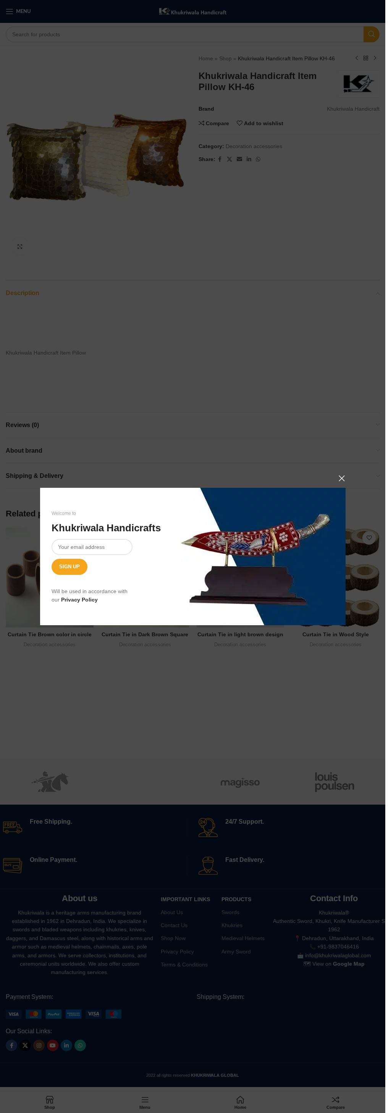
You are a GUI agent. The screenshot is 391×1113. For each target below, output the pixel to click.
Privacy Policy (79, 600)
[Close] (341, 478)
